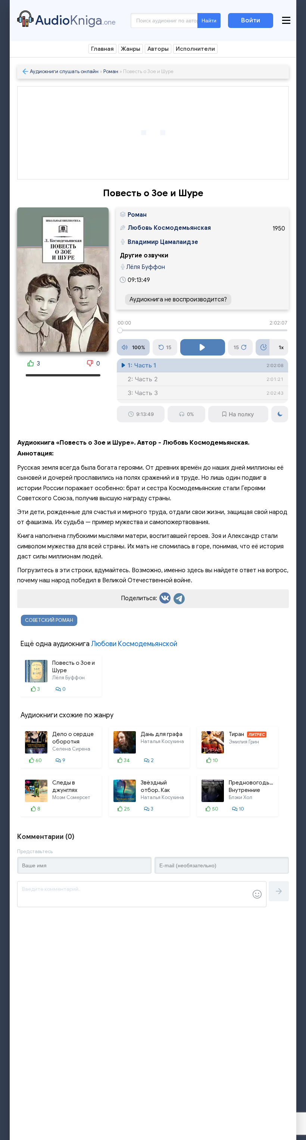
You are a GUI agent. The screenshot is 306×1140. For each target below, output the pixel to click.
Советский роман (49, 620)
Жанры (130, 49)
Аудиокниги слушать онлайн (64, 71)
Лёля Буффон (145, 267)
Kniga (75, 20)
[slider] (202, 330)
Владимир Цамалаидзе (163, 242)
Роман (110, 71)
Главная (102, 49)
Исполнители (195, 49)
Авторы (158, 49)
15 (168, 347)
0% (190, 414)
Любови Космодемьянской (134, 644)
